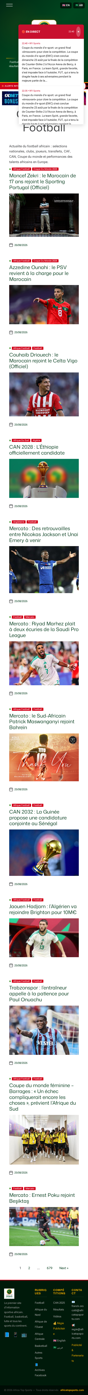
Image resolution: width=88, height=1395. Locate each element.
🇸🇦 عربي (58, 1347)
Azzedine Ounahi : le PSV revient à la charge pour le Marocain (39, 273)
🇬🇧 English (59, 1340)
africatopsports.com (72, 1390)
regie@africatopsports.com (77, 1333)
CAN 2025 (59, 1302)
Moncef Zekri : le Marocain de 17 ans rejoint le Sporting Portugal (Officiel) (42, 181)
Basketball (41, 1345)
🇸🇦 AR (79, 5)
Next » (64, 1268)
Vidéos (57, 1316)
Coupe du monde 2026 (45, 169)
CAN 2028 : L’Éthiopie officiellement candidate (37, 449)
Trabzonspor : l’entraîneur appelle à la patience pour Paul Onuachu (39, 993)
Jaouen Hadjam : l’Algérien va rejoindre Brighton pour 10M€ (43, 909)
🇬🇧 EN (66, 5)
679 (49, 1268)
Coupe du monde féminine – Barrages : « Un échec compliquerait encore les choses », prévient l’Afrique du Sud (42, 1097)
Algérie (36, 440)
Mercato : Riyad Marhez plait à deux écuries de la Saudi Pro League (44, 629)
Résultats (58, 1309)
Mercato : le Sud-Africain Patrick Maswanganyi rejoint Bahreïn (41, 721)
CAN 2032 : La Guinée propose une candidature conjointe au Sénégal (38, 817)
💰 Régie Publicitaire (59, 1328)
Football (38, 348)
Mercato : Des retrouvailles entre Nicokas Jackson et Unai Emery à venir (43, 534)
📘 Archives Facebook (40, 1370)
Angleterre (18, 522)
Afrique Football (21, 169)
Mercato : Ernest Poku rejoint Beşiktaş (42, 1198)
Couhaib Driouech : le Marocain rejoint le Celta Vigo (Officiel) (43, 360)
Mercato (30, 617)
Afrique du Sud (21, 440)
